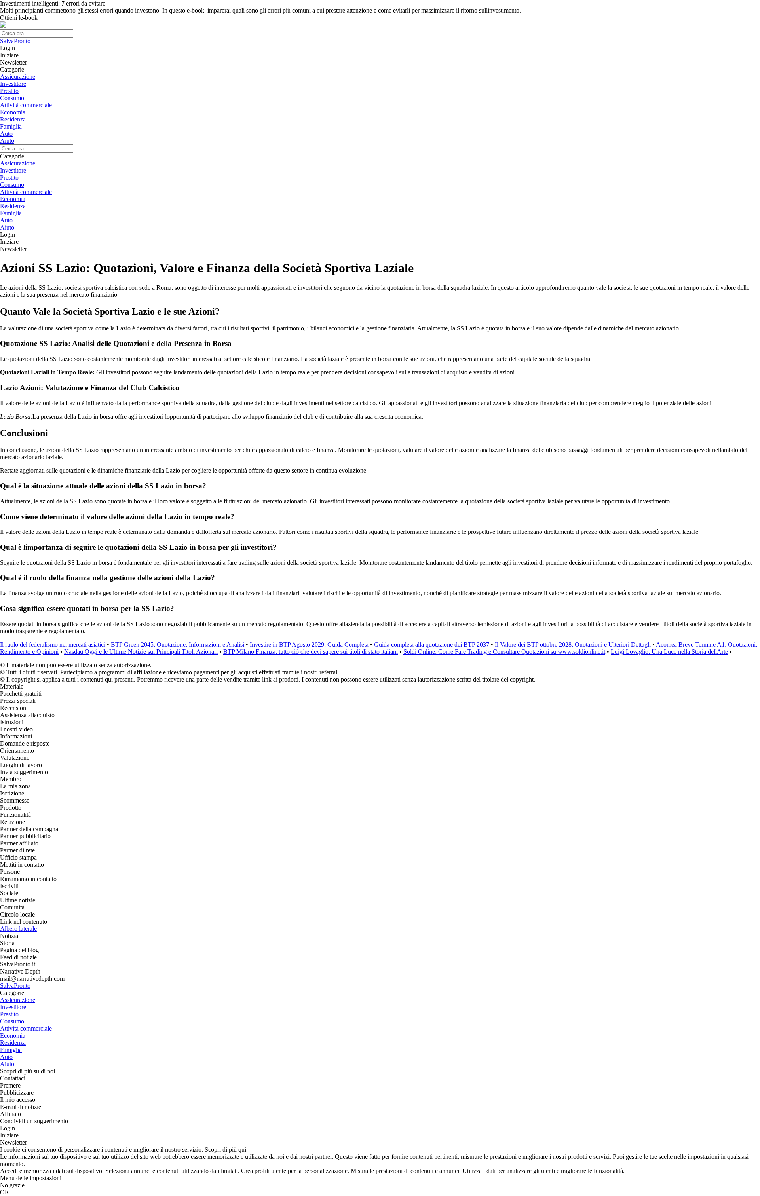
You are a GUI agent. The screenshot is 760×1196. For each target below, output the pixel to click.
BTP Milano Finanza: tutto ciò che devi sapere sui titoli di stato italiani (310, 651)
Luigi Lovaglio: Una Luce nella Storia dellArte (669, 651)
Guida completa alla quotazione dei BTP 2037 (431, 644)
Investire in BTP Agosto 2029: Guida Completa (309, 644)
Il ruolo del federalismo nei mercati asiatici (52, 644)
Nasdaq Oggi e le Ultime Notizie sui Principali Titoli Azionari (141, 651)
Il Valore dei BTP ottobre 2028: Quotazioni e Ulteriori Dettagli (573, 644)
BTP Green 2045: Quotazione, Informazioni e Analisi (177, 644)
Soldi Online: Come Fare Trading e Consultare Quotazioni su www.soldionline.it (504, 651)
